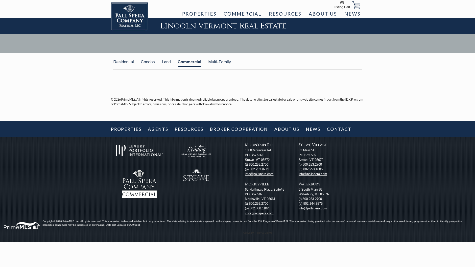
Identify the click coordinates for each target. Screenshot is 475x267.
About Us (323, 14)
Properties (199, 14)
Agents (158, 129)
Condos (148, 62)
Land (166, 62)
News (352, 14)
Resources (285, 14)
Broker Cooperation (239, 129)
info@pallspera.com (259, 174)
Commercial (242, 14)
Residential (123, 62)
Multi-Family (219, 62)
